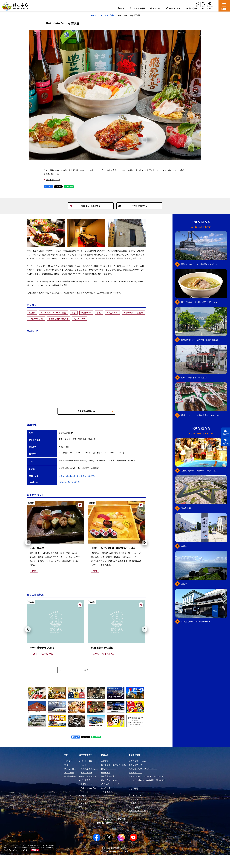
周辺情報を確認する (86, 411)
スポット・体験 (107, 15)
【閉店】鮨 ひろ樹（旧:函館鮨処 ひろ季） (113, 548)
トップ (93, 15)
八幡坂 (184, 546)
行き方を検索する (139, 205)
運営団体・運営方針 (105, 823)
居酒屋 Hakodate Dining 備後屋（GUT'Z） (77, 476)
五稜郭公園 (186, 508)
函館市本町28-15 (53, 179)
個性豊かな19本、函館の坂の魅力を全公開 (199, 339)
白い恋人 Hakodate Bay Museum (195, 621)
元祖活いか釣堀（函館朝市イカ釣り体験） (199, 470)
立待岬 (184, 583)
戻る (86, 670)
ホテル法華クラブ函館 (42, 647)
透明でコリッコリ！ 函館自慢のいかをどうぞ (200, 415)
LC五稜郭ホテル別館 (102, 647)
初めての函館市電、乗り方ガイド (195, 377)
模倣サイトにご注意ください (115, 819)
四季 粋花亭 (37, 548)
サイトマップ (122, 823)
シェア (49, 186)
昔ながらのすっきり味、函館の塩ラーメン (199, 302)
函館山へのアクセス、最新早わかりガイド (199, 264)
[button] (28, 542)
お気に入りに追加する (90, 205)
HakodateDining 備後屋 (69, 482)
